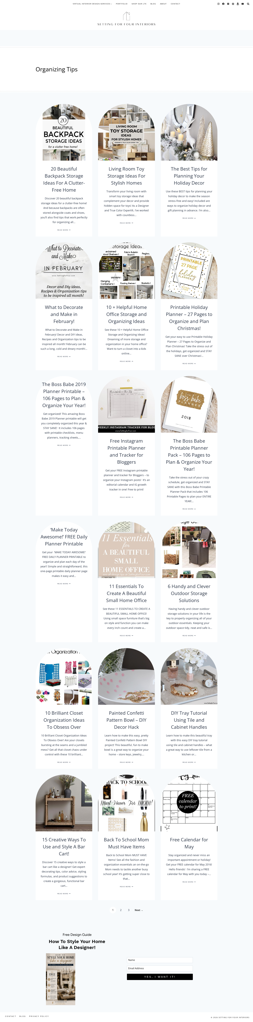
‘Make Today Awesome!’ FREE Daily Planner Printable (64, 536)
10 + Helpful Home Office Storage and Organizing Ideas (126, 314)
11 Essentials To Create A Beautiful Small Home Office (126, 593)
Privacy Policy (39, 1016)
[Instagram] (218, 4)
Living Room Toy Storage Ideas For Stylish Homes (126, 176)
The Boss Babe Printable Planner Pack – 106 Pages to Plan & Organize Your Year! (189, 455)
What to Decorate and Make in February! (64, 314)
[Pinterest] (228, 4)
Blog (153, 4)
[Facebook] (223, 4)
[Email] (243, 4)
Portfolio (122, 4)
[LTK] (233, 4)
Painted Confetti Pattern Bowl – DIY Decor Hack (126, 720)
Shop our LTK (139, 4)
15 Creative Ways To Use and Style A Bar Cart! (64, 846)
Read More (64, 230)
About (163, 4)
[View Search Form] (248, 4)
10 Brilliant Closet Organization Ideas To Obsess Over (63, 720)
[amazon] (238, 4)
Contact (175, 4)
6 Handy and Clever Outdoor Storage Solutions (189, 593)
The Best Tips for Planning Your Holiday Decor (189, 176)
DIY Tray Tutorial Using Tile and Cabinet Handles (189, 720)
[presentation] (64, 132)
